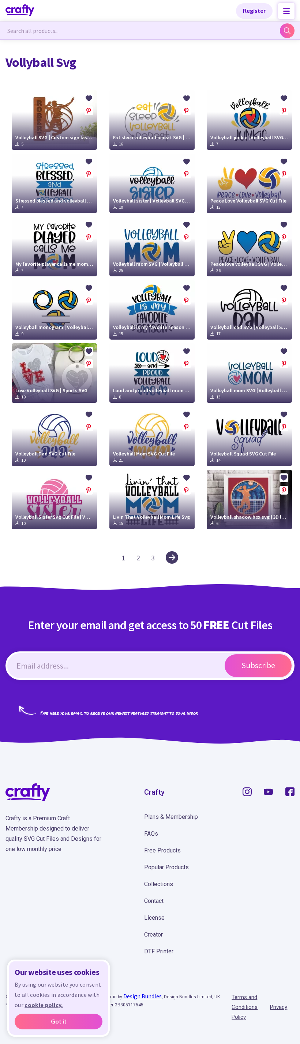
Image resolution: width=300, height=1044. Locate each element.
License (154, 917)
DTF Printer (158, 951)
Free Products (162, 850)
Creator (153, 934)
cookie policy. (44, 1005)
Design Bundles (142, 996)
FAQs (151, 833)
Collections (158, 884)
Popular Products (166, 867)
